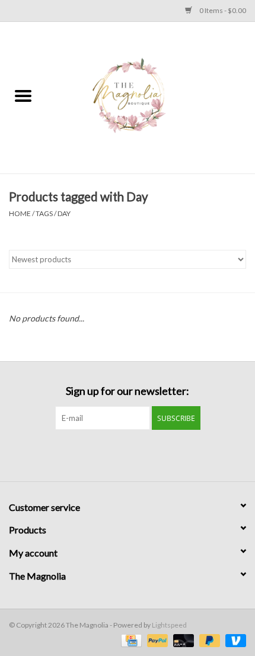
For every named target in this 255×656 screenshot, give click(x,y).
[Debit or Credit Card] (182, 639)
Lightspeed (169, 624)
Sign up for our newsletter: (127, 391)
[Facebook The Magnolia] (117, 454)
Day (64, 213)
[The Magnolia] (150, 97)
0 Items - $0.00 (222, 10)
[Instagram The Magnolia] (138, 454)
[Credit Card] (129, 639)
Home (20, 213)
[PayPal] (156, 639)
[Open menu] (23, 95)
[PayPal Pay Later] (208, 639)
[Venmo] (233, 639)
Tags (44, 213)
